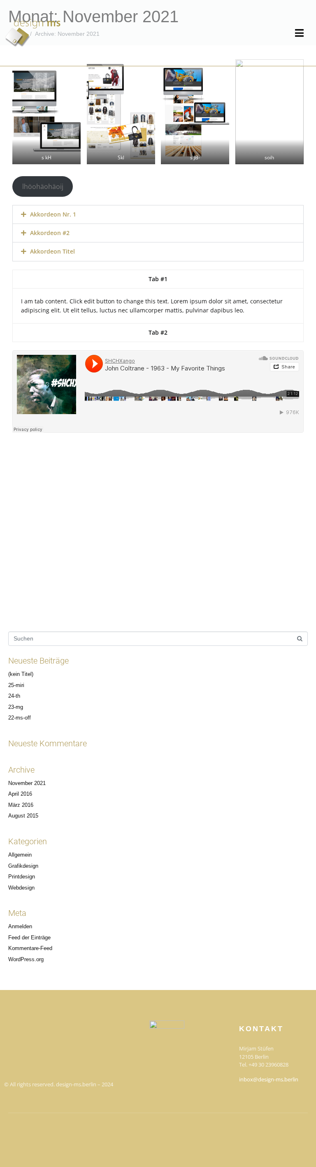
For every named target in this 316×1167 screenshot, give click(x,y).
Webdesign (21, 888)
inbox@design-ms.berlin (268, 1079)
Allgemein (20, 855)
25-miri (16, 685)
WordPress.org (26, 959)
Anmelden (20, 926)
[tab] (158, 279)
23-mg (15, 707)
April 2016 (20, 794)
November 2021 (27, 783)
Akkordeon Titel (52, 251)
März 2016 (20, 805)
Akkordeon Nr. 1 (53, 214)
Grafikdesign (23, 866)
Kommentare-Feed (30, 948)
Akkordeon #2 (50, 233)
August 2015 (23, 816)
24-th (14, 696)
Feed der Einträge (29, 938)
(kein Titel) (20, 674)
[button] (158, 214)
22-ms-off (19, 718)
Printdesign (21, 877)
